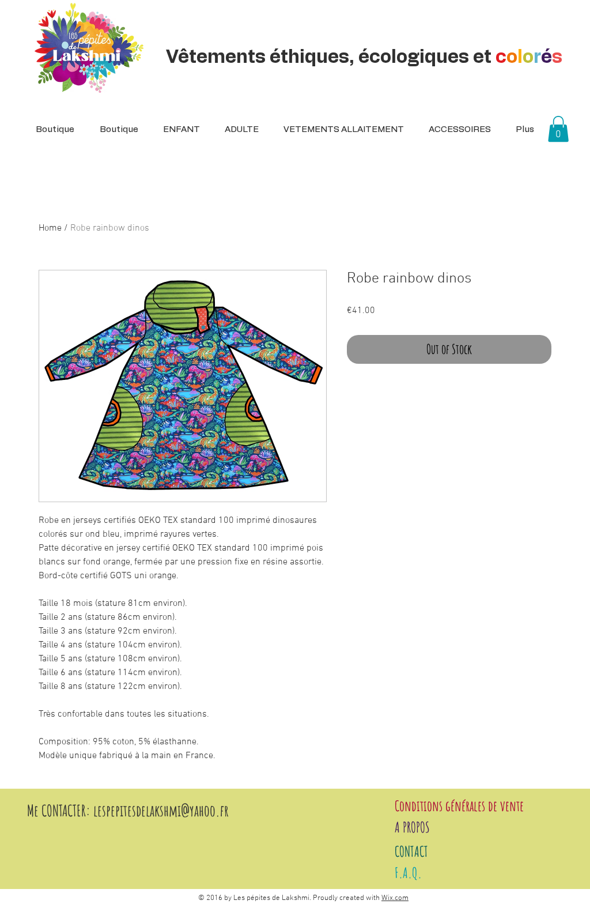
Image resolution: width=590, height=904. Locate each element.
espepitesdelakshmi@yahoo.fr (163, 810)
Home (50, 228)
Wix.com (395, 898)
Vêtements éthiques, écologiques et (364, 57)
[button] (238, 130)
